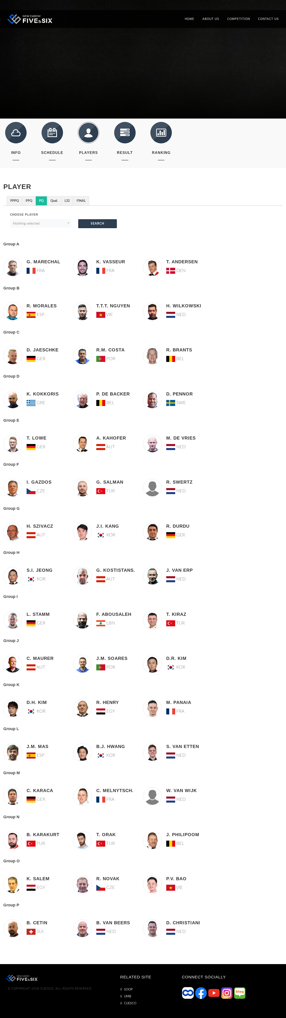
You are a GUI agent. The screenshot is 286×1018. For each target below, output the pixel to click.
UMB (127, 996)
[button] (41, 223)
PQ (41, 200)
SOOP (127, 989)
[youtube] (214, 993)
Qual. (54, 200)
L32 (67, 200)
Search (97, 223)
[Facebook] (201, 993)
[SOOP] (188, 993)
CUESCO (129, 1003)
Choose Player (24, 214)
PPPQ (14, 200)
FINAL (81, 200)
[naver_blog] (240, 993)
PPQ (29, 200)
